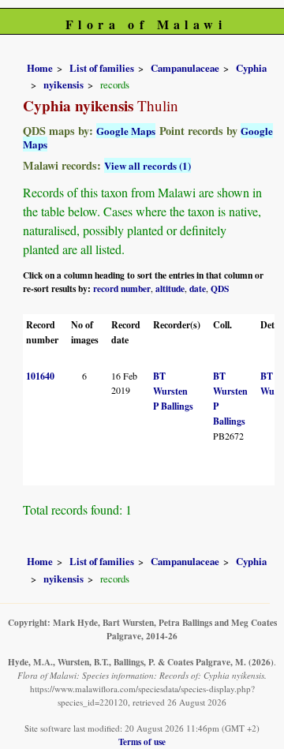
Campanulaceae (185, 68)
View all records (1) (147, 165)
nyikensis (63, 84)
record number (122, 288)
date (197, 288)
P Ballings (173, 406)
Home (40, 68)
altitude (170, 288)
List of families (101, 68)
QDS (220, 288)
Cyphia (251, 68)
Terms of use (142, 741)
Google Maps (125, 130)
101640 (40, 376)
